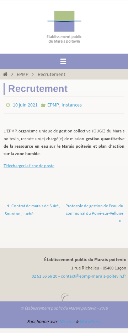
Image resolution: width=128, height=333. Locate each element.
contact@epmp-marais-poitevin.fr (93, 275)
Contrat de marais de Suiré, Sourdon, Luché (32, 208)
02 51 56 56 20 (44, 275)
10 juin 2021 (25, 104)
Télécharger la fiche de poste (29, 164)
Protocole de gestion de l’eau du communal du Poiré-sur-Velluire (94, 208)
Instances (72, 104)
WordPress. (90, 320)
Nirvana (67, 320)
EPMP (22, 74)
